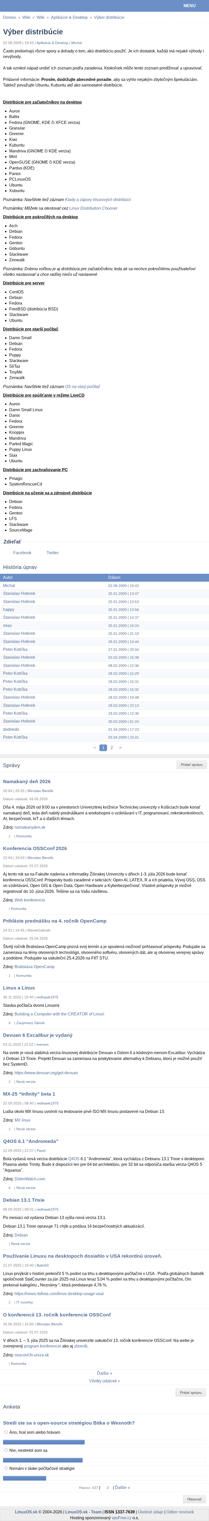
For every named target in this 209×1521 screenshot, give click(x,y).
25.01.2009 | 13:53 (123, 602)
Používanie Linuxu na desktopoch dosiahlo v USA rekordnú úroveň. (82, 1256)
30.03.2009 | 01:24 (123, 722)
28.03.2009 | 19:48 (123, 697)
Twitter (53, 553)
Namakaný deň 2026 (27, 781)
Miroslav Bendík (40, 791)
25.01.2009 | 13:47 (123, 594)
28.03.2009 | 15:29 (123, 673)
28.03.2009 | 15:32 (123, 689)
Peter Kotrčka (15, 649)
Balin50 (43, 1265)
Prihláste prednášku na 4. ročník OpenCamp (55, 921)
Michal (76, 43)
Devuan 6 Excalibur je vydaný (38, 1035)
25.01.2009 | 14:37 (123, 617)
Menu (190, 6)
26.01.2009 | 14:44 (123, 642)
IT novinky (24, 1302)
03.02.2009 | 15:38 (123, 657)
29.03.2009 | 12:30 (123, 713)
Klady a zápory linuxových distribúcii (98, 199)
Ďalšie (103, 1373)
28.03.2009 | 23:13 (123, 706)
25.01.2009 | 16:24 (123, 626)
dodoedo (11, 729)
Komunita (24, 836)
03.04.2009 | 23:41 (123, 737)
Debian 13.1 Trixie (24, 1200)
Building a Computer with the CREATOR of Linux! (59, 1014)
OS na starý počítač (82, 386)
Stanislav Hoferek (19, 593)
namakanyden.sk (30, 827)
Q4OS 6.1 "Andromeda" (30, 1141)
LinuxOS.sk (20, 6)
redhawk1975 (47, 997)
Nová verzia (25, 1082)
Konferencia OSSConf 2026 (35, 848)
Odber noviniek (180, 1512)
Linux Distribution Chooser (93, 208)
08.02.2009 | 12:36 (123, 666)
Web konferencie (30, 900)
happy (8, 609)
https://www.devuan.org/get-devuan (46, 1073)
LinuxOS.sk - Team (83, 1512)
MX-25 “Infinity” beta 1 (29, 1094)
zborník (80, 1346)
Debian (21, 1235)
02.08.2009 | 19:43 (123, 586)
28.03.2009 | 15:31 (123, 682)
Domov (9, 17)
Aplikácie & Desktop (69, 17)
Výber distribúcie (109, 17)
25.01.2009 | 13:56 (123, 610)
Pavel (41, 1151)
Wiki (26, 17)
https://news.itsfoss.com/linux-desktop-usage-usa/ (59, 1294)
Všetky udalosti (103, 1381)
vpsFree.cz (122, 1518)
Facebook (22, 553)
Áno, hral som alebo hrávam (34, 1432)
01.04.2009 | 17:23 (123, 729)
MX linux (22, 1120)
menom (42, 1044)
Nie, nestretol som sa (27, 1450)
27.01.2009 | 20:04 (123, 650)
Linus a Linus (19, 988)
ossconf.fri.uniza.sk (32, 1355)
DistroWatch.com (30, 1179)
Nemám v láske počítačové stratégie (41, 1468)
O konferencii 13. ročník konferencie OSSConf (57, 1314)
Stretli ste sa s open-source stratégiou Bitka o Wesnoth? (69, 1423)
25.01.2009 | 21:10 (123, 634)
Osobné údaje (150, 1512)
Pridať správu (192, 765)
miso (7, 625)
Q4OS (74, 1159)
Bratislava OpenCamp (35, 967)
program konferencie (42, 1346)
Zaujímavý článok (30, 1023)
